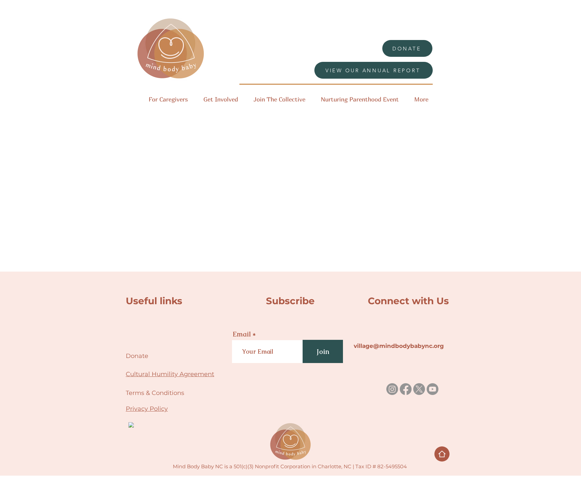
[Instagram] (392, 389)
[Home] (442, 454)
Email (242, 334)
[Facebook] (406, 389)
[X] (419, 389)
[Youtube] (432, 389)
